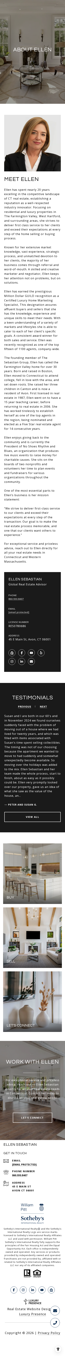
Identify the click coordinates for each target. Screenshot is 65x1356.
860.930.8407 (16, 599)
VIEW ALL (32, 817)
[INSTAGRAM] (11, 661)
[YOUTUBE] (31, 652)
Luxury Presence (32, 1314)
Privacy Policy (49, 1333)
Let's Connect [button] (32, 1117)
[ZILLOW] (11, 652)
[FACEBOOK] (21, 652)
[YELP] (41, 652)
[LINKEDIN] (21, 661)
